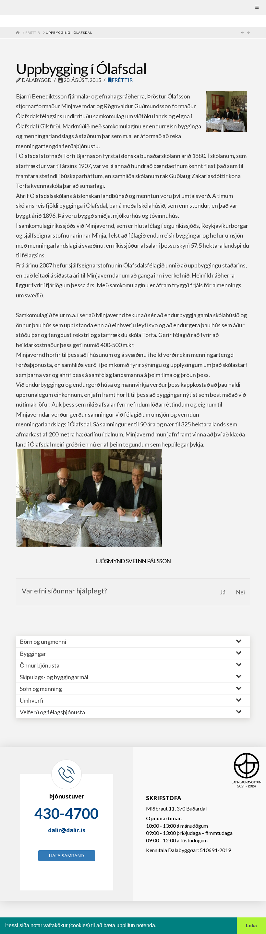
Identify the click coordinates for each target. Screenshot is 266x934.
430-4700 (66, 813)
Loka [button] (251, 925)
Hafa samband (66, 855)
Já (222, 592)
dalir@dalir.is (66, 830)
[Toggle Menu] (133, 7)
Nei (240, 592)
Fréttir (122, 80)
